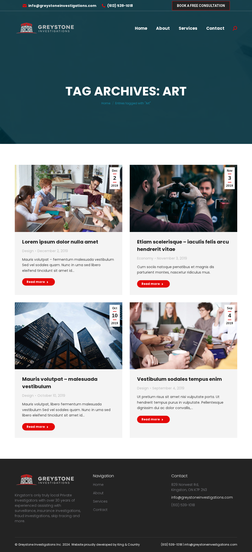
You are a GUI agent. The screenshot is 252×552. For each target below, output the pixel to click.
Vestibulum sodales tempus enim (179, 379)
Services (100, 501)
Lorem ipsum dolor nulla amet (60, 241)
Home (98, 484)
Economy (145, 258)
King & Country (128, 544)
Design (28, 250)
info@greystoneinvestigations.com (62, 5)
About (98, 493)
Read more (36, 282)
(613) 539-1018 (120, 5)
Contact (100, 509)
